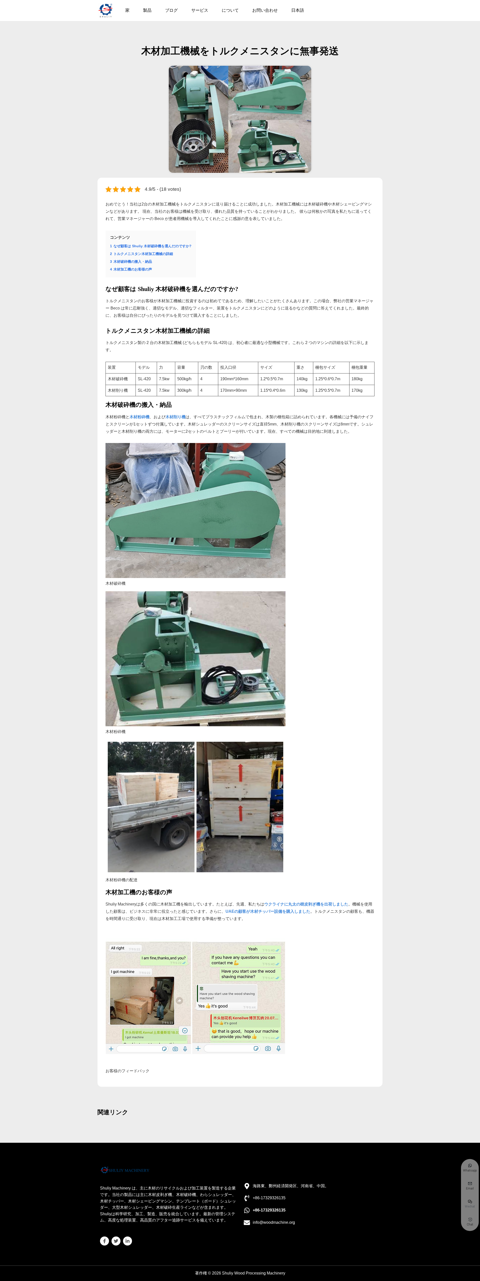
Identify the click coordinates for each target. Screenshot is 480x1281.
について (230, 10)
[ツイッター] (116, 1241)
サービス (199, 10)
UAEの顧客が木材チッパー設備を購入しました (268, 911)
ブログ (171, 10)
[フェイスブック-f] (104, 1241)
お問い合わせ (265, 10)
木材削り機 (176, 417)
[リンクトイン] (127, 1241)
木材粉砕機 (140, 417)
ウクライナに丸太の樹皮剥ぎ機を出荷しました (306, 904)
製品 (147, 10)
